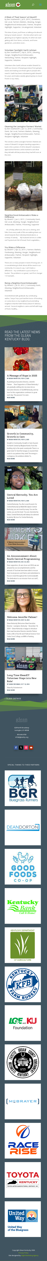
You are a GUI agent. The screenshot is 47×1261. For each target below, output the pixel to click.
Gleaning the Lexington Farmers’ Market (23, 126)
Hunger (38, 22)
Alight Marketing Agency (29, 1255)
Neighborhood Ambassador (15, 24)
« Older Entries (13, 698)
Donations (36, 19)
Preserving (26, 224)
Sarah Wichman (14, 684)
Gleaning (30, 22)
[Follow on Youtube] (31, 748)
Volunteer (37, 27)
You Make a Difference (15, 247)
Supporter (17, 27)
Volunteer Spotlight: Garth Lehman (20, 50)
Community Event (33, 219)
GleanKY (10, 219)
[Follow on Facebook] (16, 748)
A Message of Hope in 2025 (22, 375)
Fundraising (9, 252)
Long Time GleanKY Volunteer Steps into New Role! (22, 678)
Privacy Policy (23, 1253)
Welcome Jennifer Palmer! (22, 617)
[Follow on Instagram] (26, 748)
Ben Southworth (13, 19)
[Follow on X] (21, 748)
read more (11, 397)
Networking (9, 57)
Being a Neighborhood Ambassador (21, 283)
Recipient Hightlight (28, 57)
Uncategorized (27, 27)
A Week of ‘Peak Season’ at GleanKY (21, 17)
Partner (30, 24)
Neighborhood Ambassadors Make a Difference (21, 216)
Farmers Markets (19, 22)
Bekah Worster (14, 378)
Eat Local (8, 22)
